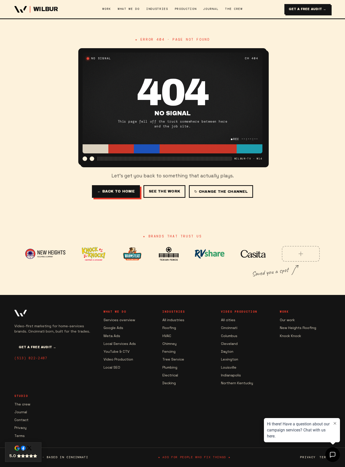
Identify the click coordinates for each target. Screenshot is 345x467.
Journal (20, 412)
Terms (19, 435)
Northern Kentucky (237, 383)
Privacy (20, 427)
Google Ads (113, 327)
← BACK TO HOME (116, 191)
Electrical (170, 375)
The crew (22, 404)
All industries (173, 320)
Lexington (229, 359)
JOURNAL (210, 9)
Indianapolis (231, 375)
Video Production (118, 359)
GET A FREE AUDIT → (307, 9)
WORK (106, 9)
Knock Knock (290, 336)
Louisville (228, 367)
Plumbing (169, 367)
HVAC (166, 336)
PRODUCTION (186, 9)
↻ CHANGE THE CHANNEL (221, 192)
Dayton (227, 351)
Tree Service (173, 359)
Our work (287, 320)
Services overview (119, 320)
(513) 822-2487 (30, 358)
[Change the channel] (85, 158)
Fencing (169, 351)
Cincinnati (229, 327)
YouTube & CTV (117, 351)
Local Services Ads (120, 343)
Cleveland (229, 343)
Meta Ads (112, 336)
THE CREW (233, 9)
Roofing (169, 327)
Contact (21, 420)
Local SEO (112, 367)
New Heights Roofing (298, 327)
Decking (169, 383)
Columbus (229, 336)
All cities (228, 320)
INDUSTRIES (157, 9)
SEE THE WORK (164, 191)
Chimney (169, 343)
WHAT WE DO (129, 9)
